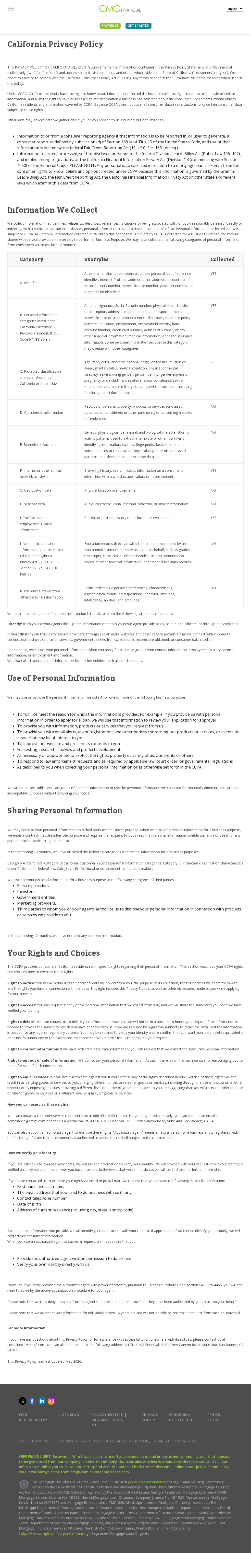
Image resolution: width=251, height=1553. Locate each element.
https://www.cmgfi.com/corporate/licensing (54, 1533)
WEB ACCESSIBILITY (33, 1417)
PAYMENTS (110, 25)
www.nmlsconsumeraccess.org (153, 1482)
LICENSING (68, 1414)
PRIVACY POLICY (150, 1417)
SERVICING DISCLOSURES (182, 1417)
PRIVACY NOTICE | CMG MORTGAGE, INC (108, 1419)
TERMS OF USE (214, 1417)
